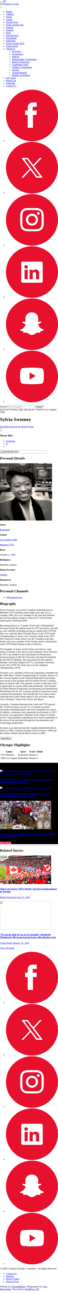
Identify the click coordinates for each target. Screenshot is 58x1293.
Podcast (9, 27)
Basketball (5, 529)
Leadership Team (20, 64)
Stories (9, 11)
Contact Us (11, 86)
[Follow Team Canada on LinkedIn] (32, 297)
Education (10, 41)
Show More (5, 843)
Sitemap (10, 1276)
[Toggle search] (1, 7)
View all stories (7, 948)
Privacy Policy (12, 1279)
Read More (6, 738)
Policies (15, 56)
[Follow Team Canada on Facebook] (32, 140)
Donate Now (12, 22)
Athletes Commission (22, 67)
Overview (16, 51)
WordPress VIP (32, 1289)
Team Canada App (14, 25)
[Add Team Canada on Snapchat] (32, 349)
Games (9, 19)
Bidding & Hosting (21, 75)
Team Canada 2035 (15, 43)
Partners (10, 30)
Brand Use (11, 80)
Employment (12, 46)
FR (4, 1)
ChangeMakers (18, 1286)
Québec (3, 575)
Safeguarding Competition (24, 59)
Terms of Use (12, 1281)
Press (8, 33)
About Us (10, 48)
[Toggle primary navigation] (1, 2)
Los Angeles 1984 (8, 539)
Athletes (10, 14)
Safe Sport (11, 78)
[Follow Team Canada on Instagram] (32, 245)
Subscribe (10, 83)
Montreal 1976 (7, 545)
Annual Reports (19, 72)
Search (3, 406)
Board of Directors (20, 62)
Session (15, 70)
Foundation (11, 38)
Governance (17, 54)
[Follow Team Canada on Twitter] (32, 192)
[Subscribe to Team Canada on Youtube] (32, 401)
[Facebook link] (14, 597)
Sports (9, 17)
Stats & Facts (12, 35)
